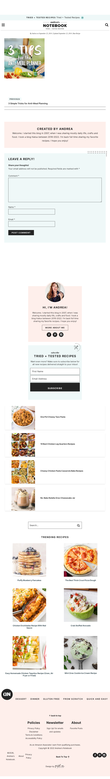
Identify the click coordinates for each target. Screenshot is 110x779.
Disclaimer (33, 732)
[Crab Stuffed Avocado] (80, 620)
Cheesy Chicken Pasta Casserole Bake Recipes (61, 471)
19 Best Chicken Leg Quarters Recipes (57, 444)
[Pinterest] (55, 334)
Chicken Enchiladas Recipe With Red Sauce (29, 626)
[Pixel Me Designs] (59, 766)
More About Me (55, 327)
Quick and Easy (97, 699)
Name (11, 207)
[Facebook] (49, 334)
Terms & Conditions (33, 735)
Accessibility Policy (33, 738)
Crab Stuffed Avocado (81, 625)
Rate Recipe (76, 33)
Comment (13, 176)
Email (11, 219)
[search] (107, 25)
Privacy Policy (34, 728)
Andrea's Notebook (55, 25)
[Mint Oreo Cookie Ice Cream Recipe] (80, 668)
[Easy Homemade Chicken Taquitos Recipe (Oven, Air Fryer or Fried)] (29, 668)
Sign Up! (50, 728)
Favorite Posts (76, 728)
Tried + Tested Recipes (53, 17)
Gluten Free (51, 699)
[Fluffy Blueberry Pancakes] (29, 575)
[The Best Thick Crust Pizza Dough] (80, 575)
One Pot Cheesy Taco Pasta (52, 417)
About (21, 756)
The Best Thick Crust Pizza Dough (80, 580)
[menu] (3, 25)
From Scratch (73, 699)
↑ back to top (55, 715)
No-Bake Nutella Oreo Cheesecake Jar (57, 498)
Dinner (35, 699)
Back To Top (61, 757)
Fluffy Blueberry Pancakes (29, 580)
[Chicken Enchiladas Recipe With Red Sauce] (29, 620)
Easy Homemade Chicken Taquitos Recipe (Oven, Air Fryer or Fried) (29, 674)
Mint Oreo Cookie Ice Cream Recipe (81, 673)
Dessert (21, 699)
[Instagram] (61, 334)
